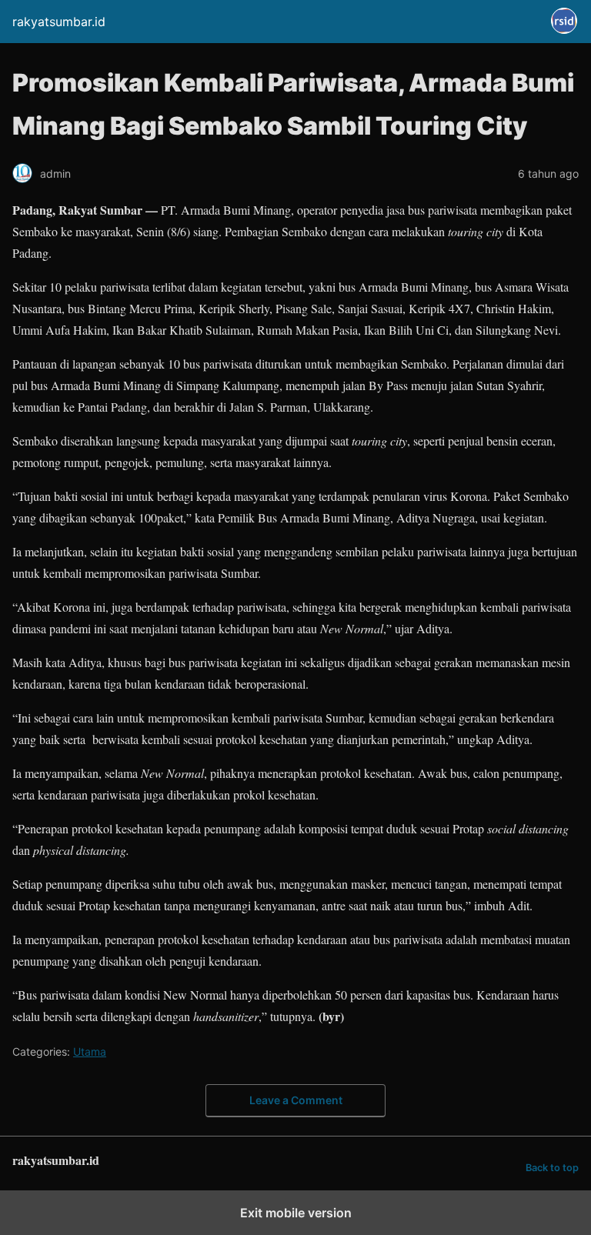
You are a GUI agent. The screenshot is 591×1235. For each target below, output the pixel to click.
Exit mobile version (296, 1212)
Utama (89, 1051)
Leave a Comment (295, 1099)
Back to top (552, 1167)
